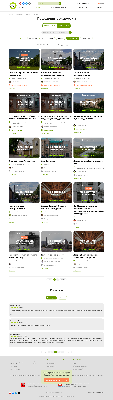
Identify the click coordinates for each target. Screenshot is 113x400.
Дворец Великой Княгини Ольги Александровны (53, 207)
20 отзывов (77, 132)
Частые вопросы (51, 365)
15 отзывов (12, 175)
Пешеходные (72, 38)
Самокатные (86, 38)
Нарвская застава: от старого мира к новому (23, 256)
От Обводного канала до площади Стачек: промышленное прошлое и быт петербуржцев (88, 210)
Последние (51, 298)
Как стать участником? (59, 7)
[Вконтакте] (23, 3)
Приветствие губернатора (16, 362)
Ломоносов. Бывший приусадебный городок (52, 73)
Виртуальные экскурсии (79, 368)
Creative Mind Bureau (98, 392)
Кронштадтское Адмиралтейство (81, 73)
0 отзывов (12, 88)
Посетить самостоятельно (79, 366)
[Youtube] (20, 3)
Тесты (74, 363)
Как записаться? (51, 362)
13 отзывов (44, 268)
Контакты (100, 7)
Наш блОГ (82, 7)
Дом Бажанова (48, 161)
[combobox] (52, 45)
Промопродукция (77, 369)
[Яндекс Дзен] (29, 3)
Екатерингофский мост (52, 255)
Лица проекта (13, 366)
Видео (74, 365)
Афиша (37, 7)
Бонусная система (51, 366)
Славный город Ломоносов (22, 161)
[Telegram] (26, 3)
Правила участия (51, 363)
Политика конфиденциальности (54, 392)
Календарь (35, 365)
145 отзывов (13, 133)
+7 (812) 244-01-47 (83, 3)
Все (23, 38)
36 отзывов (77, 178)
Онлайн (60, 38)
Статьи (75, 362)
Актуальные (63, 26)
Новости (12, 365)
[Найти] (60, 3)
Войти (102, 3)
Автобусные (33, 38)
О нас (21, 7)
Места (34, 363)
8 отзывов (44, 88)
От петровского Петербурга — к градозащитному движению (24, 117)
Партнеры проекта (15, 369)
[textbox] (52, 45)
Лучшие (63, 298)
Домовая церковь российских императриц (23, 73)
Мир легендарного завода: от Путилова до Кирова (87, 117)
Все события (49, 26)
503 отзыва (44, 222)
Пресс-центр (13, 368)
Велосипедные (47, 38)
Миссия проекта (14, 363)
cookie (59, 372)
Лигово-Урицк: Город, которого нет (88, 162)
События (35, 362)
